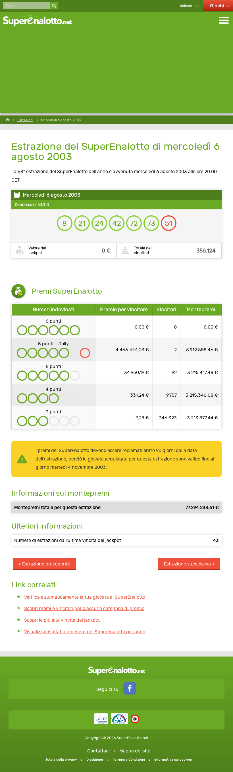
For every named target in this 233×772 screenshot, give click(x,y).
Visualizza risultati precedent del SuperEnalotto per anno (84, 631)
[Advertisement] (116, 73)
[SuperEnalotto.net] (41, 21)
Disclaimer (94, 760)
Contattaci (98, 751)
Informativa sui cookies (173, 760)
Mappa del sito (134, 751)
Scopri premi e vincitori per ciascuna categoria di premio (84, 608)
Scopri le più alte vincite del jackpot (62, 620)
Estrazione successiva (187, 564)
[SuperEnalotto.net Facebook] (129, 693)
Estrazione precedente (46, 564)
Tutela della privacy (61, 760)
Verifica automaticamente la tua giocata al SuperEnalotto (84, 597)
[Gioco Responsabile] (111, 722)
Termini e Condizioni (129, 760)
